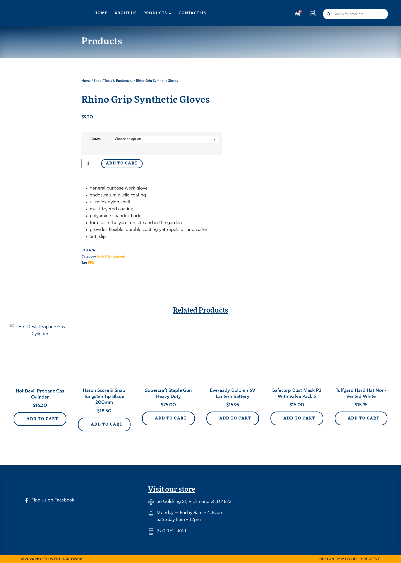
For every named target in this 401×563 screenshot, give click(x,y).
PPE (91, 262)
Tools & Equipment (118, 81)
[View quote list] (313, 13)
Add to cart (122, 163)
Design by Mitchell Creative (349, 559)
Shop (98, 81)
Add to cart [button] (42, 419)
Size (96, 138)
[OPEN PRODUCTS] (170, 13)
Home (86, 81)
